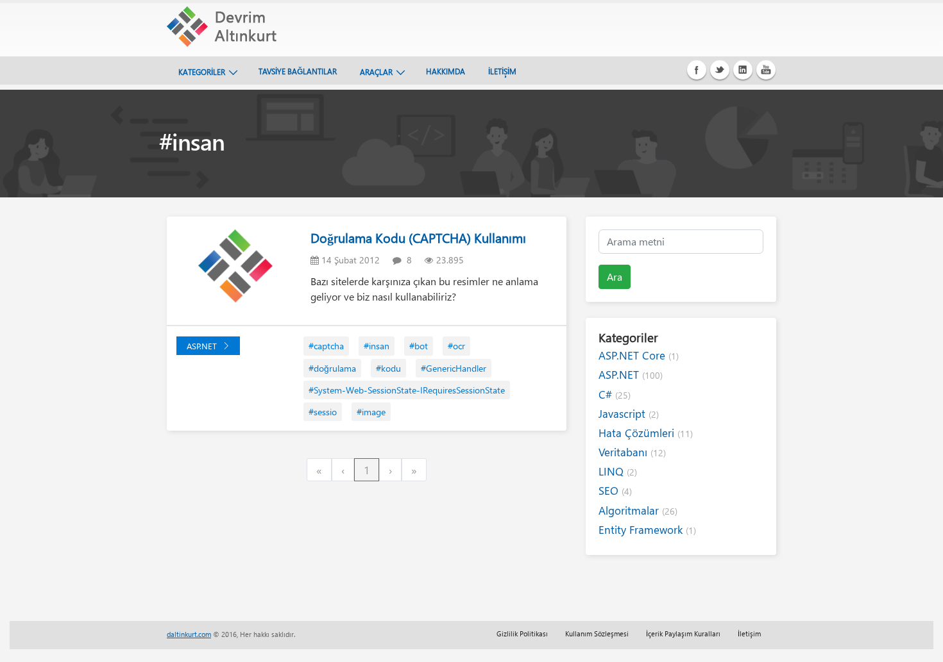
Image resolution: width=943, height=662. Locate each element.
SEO (615, 490)
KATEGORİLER (201, 72)
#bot (418, 346)
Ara (614, 276)
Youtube (766, 69)
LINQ (618, 471)
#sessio (323, 412)
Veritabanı (632, 452)
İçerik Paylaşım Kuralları (683, 633)
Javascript (629, 413)
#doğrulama (332, 368)
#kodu (388, 368)
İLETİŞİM (502, 71)
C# (615, 394)
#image (371, 412)
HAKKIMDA (445, 71)
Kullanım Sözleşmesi (597, 633)
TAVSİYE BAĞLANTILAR (298, 71)
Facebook (696, 69)
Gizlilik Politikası (522, 633)
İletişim (749, 633)
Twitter (719, 69)
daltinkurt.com (189, 634)
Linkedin (742, 69)
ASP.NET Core (639, 355)
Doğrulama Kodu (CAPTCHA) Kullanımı (418, 237)
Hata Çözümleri (646, 432)
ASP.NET (202, 345)
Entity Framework (647, 529)
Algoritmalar (638, 510)
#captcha (326, 346)
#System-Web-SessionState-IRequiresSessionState (407, 390)
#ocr (456, 346)
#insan (376, 346)
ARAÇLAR (376, 72)
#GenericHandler (453, 368)
